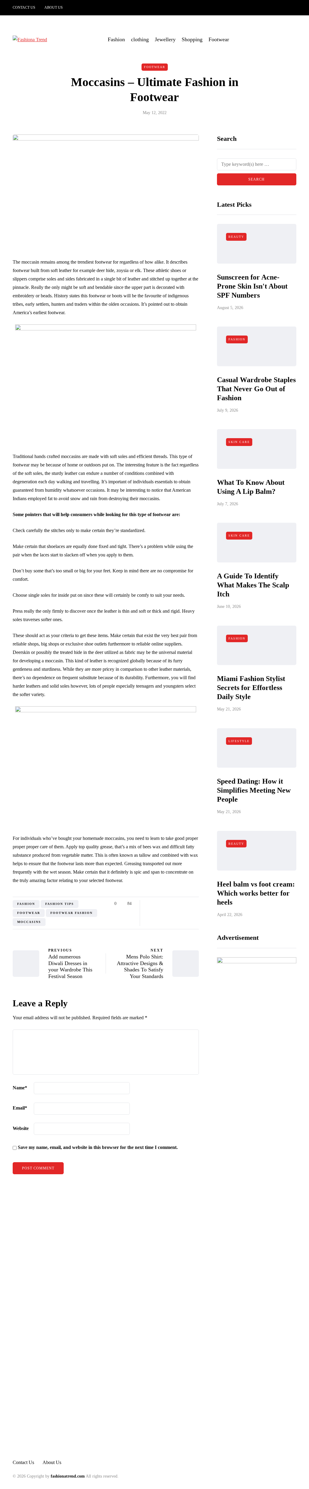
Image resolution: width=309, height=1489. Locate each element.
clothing (140, 39)
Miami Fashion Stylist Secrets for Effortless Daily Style (251, 688)
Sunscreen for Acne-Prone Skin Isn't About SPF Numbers (252, 286)
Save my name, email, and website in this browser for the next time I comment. (98, 1147)
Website (21, 1128)
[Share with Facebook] (150, 904)
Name (20, 1087)
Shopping (192, 39)
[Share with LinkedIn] (172, 904)
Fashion (116, 39)
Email (20, 1107)
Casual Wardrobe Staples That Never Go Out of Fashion (256, 389)
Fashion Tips (59, 903)
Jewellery (165, 39)
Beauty (236, 236)
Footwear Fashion (71, 913)
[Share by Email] (195, 904)
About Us (53, 7)
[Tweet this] (157, 904)
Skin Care (239, 442)
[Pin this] (180, 904)
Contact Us (24, 7)
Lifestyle (239, 741)
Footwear (219, 39)
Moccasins (29, 922)
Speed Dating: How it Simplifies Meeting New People (254, 790)
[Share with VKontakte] (187, 904)
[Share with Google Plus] (165, 904)
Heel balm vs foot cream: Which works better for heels (256, 893)
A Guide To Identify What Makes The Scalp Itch (253, 585)
